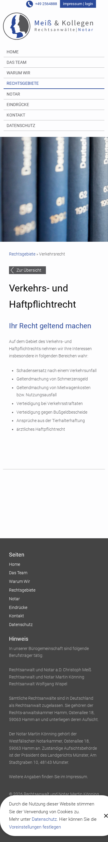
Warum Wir (18, 72)
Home (13, 51)
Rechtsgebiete (23, 83)
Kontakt (16, 115)
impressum (72, 3)
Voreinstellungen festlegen (35, 827)
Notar (13, 94)
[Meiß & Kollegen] (48, 26)
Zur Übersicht (28, 270)
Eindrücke (18, 104)
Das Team (16, 62)
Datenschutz (44, 819)
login (89, 3)
